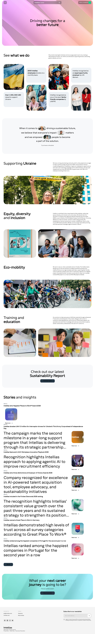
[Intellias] (14, 627)
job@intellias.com (8, 613)
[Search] (5, 2)
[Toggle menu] (59, 3)
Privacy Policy (6, 630)
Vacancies (20, 613)
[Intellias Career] (39, 2)
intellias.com (7, 615)
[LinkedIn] (7, 620)
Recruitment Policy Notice (20, 630)
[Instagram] (10, 620)
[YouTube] (12, 620)
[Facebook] (5, 620)
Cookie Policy (12, 630)
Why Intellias (21, 615)
